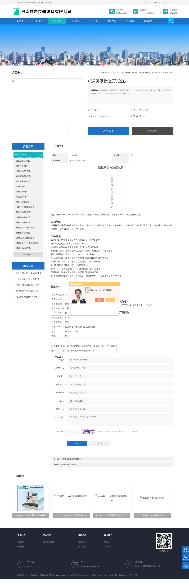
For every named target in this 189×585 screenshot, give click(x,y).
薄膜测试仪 (20, 186)
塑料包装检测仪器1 (24, 233)
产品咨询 (108, 131)
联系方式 (107, 547)
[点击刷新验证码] (88, 431)
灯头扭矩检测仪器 (23, 161)
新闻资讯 (75, 21)
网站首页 (21, 21)
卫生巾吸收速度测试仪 (70, 465)
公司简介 (21, 542)
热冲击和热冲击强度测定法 (27, 291)
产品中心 (57, 21)
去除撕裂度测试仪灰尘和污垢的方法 (29, 279)
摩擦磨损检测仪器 (23, 176)
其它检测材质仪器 (23, 248)
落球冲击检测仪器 (23, 181)
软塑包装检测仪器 (23, 217)
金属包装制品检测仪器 (25, 238)
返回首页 (147, 3)
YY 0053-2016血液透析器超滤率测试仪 (111, 515)
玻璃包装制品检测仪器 (25, 228)
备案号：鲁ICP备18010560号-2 (83, 575)
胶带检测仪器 (21, 166)
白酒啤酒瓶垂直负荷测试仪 (71, 459)
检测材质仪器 (131, 73)
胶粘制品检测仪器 (23, 212)
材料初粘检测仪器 (23, 171)
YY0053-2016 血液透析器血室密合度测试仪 (30, 515)
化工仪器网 (132, 575)
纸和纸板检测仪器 (146, 73)
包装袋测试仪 (21, 197)
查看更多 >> (28, 255)
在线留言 (156, 3)
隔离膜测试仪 (21, 192)
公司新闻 (81, 542)
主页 (113, 73)
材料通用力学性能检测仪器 (27, 243)
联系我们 (166, 3)
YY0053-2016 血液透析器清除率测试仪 (71, 515)
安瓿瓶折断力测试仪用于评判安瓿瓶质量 (29, 285)
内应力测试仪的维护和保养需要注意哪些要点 (29, 297)
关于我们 (39, 21)
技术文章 (94, 21)
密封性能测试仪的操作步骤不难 (28, 273)
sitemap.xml (103, 575)
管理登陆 (113, 575)
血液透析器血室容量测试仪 (152, 515)
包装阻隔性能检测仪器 (25, 207)
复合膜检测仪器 (22, 202)
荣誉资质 (112, 21)
